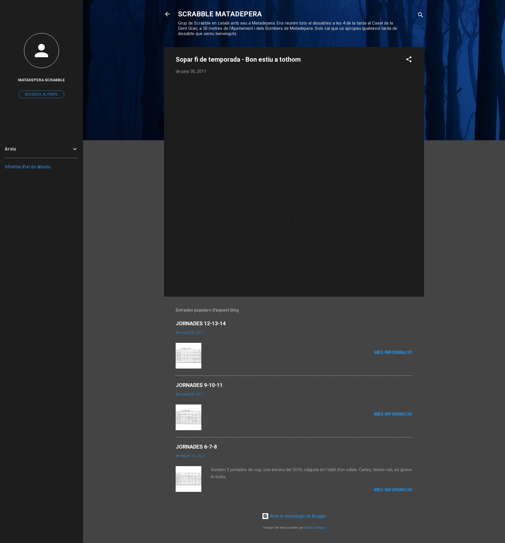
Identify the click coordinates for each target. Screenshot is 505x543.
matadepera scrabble (41, 79)
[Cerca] (420, 16)
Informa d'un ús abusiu (28, 167)
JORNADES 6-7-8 (196, 447)
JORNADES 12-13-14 (201, 323)
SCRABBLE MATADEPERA (220, 14)
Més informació (393, 352)
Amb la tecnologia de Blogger (297, 516)
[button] (408, 60)
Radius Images (315, 528)
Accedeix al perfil (41, 94)
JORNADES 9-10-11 (199, 385)
